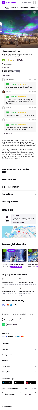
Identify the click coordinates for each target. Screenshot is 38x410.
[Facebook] (32, 389)
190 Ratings (20, 60)
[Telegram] (26, 389)
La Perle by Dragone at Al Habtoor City (14, 264)
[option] (14, 258)
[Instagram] (35, 389)
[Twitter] (29, 389)
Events (13, 8)
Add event (28, 394)
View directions (18, 222)
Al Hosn (16, 216)
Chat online (13, 324)
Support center (10, 394)
